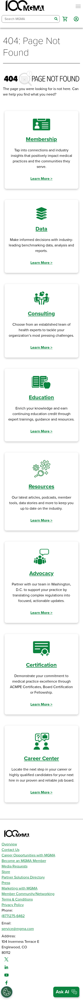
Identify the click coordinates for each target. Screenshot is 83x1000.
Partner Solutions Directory (23, 877)
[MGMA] (25, 6)
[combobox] (27, 19)
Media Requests (14, 866)
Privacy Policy (13, 905)
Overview (9, 844)
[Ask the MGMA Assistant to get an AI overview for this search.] (66, 992)
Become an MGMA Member (24, 861)
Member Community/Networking (28, 894)
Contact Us (10, 849)
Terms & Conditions (17, 899)
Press (6, 883)
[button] (65, 19)
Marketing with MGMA (20, 888)
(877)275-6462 (13, 916)
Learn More (41, 178)
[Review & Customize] (6, 992)
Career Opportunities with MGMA (28, 855)
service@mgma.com (18, 929)
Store (6, 872)
